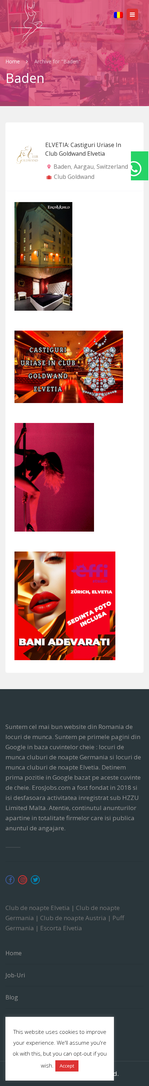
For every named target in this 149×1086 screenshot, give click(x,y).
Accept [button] (67, 1065)
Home (13, 61)
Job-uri (15, 975)
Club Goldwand (74, 177)
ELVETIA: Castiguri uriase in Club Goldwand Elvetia (83, 149)
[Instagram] (22, 879)
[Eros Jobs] (32, 21)
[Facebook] (9, 879)
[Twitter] (35, 879)
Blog (11, 997)
